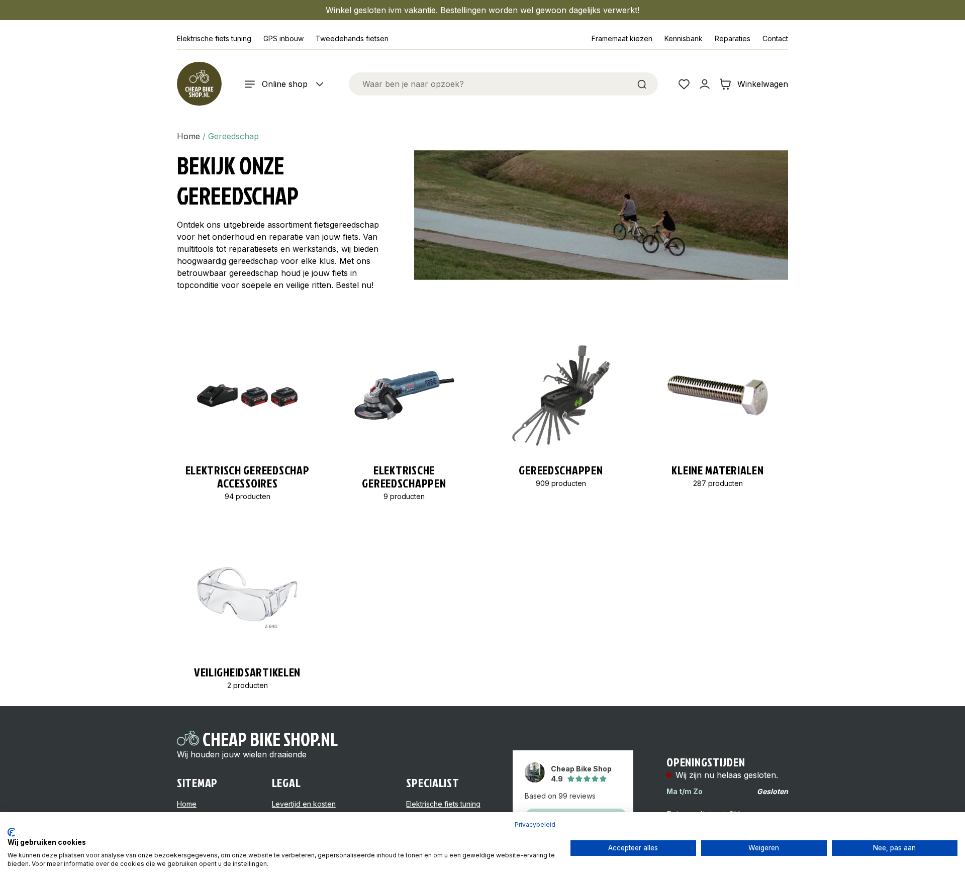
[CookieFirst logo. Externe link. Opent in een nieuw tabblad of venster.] (11, 832)
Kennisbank (683, 38)
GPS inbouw (283, 38)
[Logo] (199, 84)
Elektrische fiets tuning (214, 38)
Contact (775, 38)
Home (188, 136)
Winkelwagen (762, 84)
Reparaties (732, 38)
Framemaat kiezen (622, 38)
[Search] (642, 84)
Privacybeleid (535, 824)
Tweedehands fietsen (352, 38)
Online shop (285, 84)
